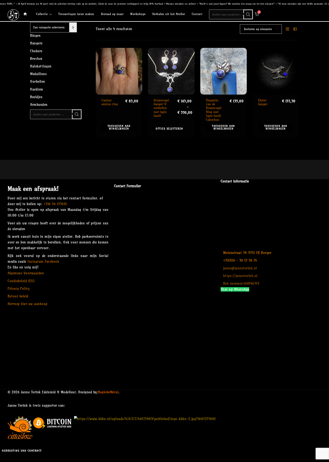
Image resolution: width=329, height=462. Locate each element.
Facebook (52, 261)
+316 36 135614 (55, 204)
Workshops (138, 14)
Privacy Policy (19, 288)
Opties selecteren (169, 128)
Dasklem (36, 89)
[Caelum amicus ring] (119, 71)
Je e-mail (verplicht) (164, 223)
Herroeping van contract (22, 450)
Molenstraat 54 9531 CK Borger (247, 253)
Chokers (36, 51)
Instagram (35, 261)
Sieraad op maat (112, 14)
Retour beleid (18, 296)
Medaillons (38, 74)
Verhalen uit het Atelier (168, 14)
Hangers (36, 43)
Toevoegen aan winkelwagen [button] (119, 127)
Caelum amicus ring (109, 102)
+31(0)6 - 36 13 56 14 (240, 260)
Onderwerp (164, 244)
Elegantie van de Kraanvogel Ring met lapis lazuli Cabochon (213, 110)
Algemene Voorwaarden (26, 273)
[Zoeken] (248, 14)
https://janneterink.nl (240, 276)
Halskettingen (41, 66)
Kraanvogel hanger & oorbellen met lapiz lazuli (161, 108)
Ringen (35, 35)
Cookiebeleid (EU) (21, 281)
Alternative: (164, 368)
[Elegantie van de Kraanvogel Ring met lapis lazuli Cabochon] (223, 71)
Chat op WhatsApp (235, 289)
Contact (197, 14)
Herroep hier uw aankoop (27, 304)
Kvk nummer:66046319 (241, 283)
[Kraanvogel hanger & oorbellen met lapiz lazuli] (171, 71)
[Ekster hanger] (275, 71)
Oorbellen (37, 81)
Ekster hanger (263, 102)
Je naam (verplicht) (164, 202)
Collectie (42, 14)
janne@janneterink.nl (240, 268)
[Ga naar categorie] (73, 27)
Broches (36, 58)
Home (25, 14)
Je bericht (164, 265)
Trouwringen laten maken (76, 14)
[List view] (295, 29)
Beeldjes (36, 97)
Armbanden (39, 104)
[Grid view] (287, 29)
